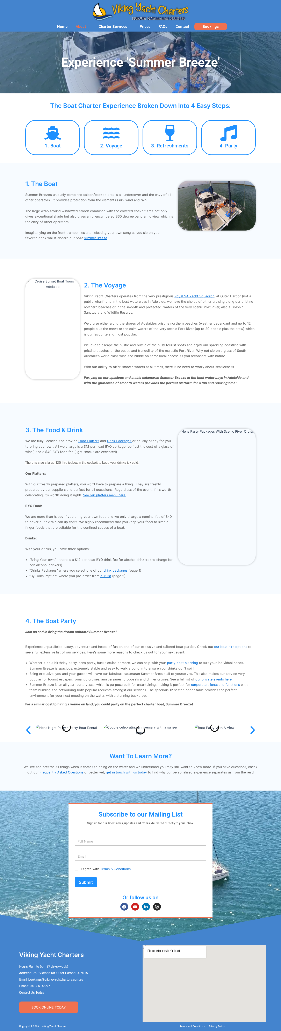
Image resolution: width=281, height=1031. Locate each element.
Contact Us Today (31, 993)
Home (62, 26)
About (81, 26)
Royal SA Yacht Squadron (194, 296)
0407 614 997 (40, 986)
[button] (28, 730)
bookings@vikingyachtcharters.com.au (55, 980)
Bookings (211, 26)
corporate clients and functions (215, 685)
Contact (182, 26)
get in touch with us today (126, 772)
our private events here (213, 679)
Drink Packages (119, 441)
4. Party (228, 146)
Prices (145, 26)
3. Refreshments (169, 146)
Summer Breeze (95, 238)
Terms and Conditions (192, 1026)
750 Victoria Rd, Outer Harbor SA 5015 (60, 973)
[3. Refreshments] (170, 133)
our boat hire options (230, 647)
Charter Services (113, 26)
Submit (86, 882)
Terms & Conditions (115, 869)
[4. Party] (228, 133)
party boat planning (182, 663)
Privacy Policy (217, 1026)
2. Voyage (111, 146)
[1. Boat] (52, 133)
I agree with (106, 869)
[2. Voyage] (111, 133)
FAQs (163, 26)
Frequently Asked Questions (61, 772)
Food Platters (88, 441)
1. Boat (53, 146)
